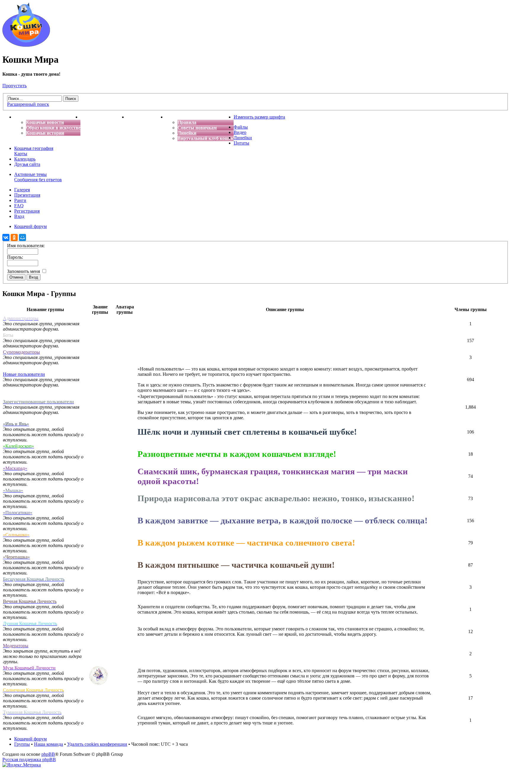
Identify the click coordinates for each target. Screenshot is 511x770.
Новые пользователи (24, 374)
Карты (20, 153)
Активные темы (30, 174)
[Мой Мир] (22, 237)
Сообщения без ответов (38, 179)
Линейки (186, 132)
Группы (22, 744)
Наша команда (48, 744)
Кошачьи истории (45, 132)
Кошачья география (33, 148)
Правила (186, 122)
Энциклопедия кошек (103, 116)
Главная (23, 116)
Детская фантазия (146, 116)
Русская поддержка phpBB (29, 759)
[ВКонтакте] (5, 237)
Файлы (241, 127)
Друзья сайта (27, 164)
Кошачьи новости (45, 122)
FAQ (19, 205)
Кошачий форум (30, 738)
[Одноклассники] (14, 237)
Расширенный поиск (28, 104)
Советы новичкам (197, 127)
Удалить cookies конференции (97, 744)
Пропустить (14, 85)
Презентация (27, 195)
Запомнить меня (24, 271)
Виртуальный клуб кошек (205, 138)
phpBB (48, 754)
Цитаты (241, 142)
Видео (240, 132)
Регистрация (27, 210)
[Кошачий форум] (26, 45)
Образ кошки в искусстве (53, 127)
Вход (19, 216)
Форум (173, 116)
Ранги (20, 200)
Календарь (24, 158)
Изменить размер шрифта (259, 116)
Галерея (22, 189)
